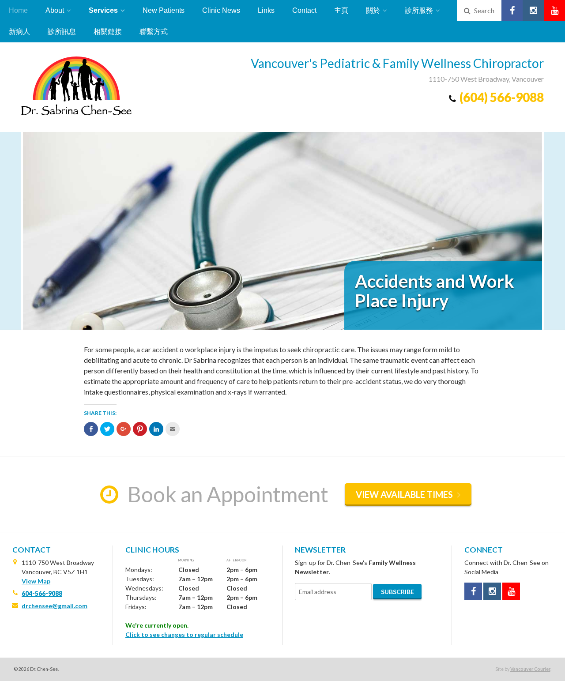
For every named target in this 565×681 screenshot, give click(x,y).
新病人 (19, 31)
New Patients (164, 10)
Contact (304, 10)
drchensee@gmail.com (54, 606)
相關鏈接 (108, 31)
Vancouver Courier (530, 669)
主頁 (341, 10)
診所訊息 (62, 31)
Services (103, 10)
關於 (373, 10)
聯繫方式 (153, 31)
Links (266, 10)
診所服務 (419, 10)
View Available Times (404, 494)
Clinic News (221, 10)
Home (18, 10)
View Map (36, 581)
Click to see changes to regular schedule (184, 634)
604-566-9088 (42, 593)
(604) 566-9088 (502, 97)
